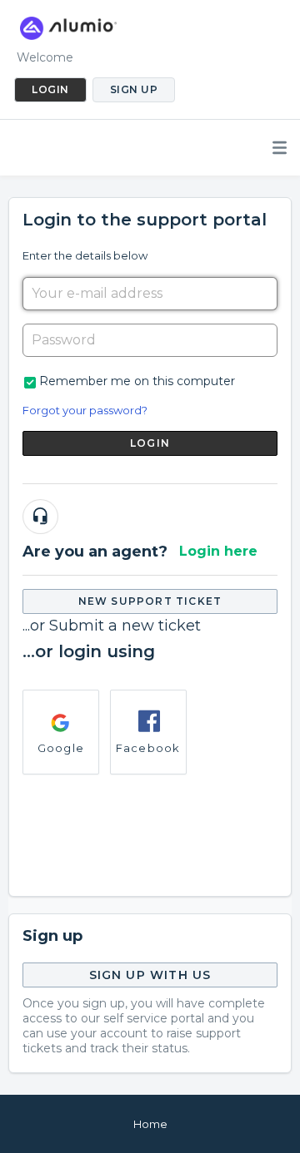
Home (150, 1124)
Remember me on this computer (137, 381)
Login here (218, 551)
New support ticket (150, 601)
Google (61, 748)
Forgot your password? (85, 410)
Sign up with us (150, 974)
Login (150, 443)
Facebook (148, 748)
